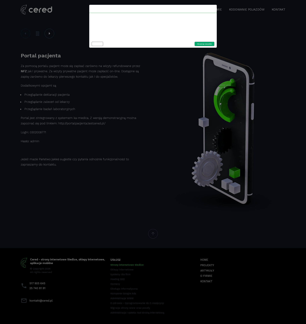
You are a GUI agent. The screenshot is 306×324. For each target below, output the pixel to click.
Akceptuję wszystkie (204, 44)
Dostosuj (97, 44)
